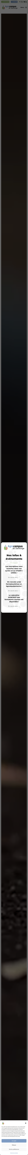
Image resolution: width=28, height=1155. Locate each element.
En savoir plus (13, 577)
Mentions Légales (14, 1153)
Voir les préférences (14, 1149)
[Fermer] (25, 544)
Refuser (14, 1145)
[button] (25, 1123)
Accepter (14, 1140)
